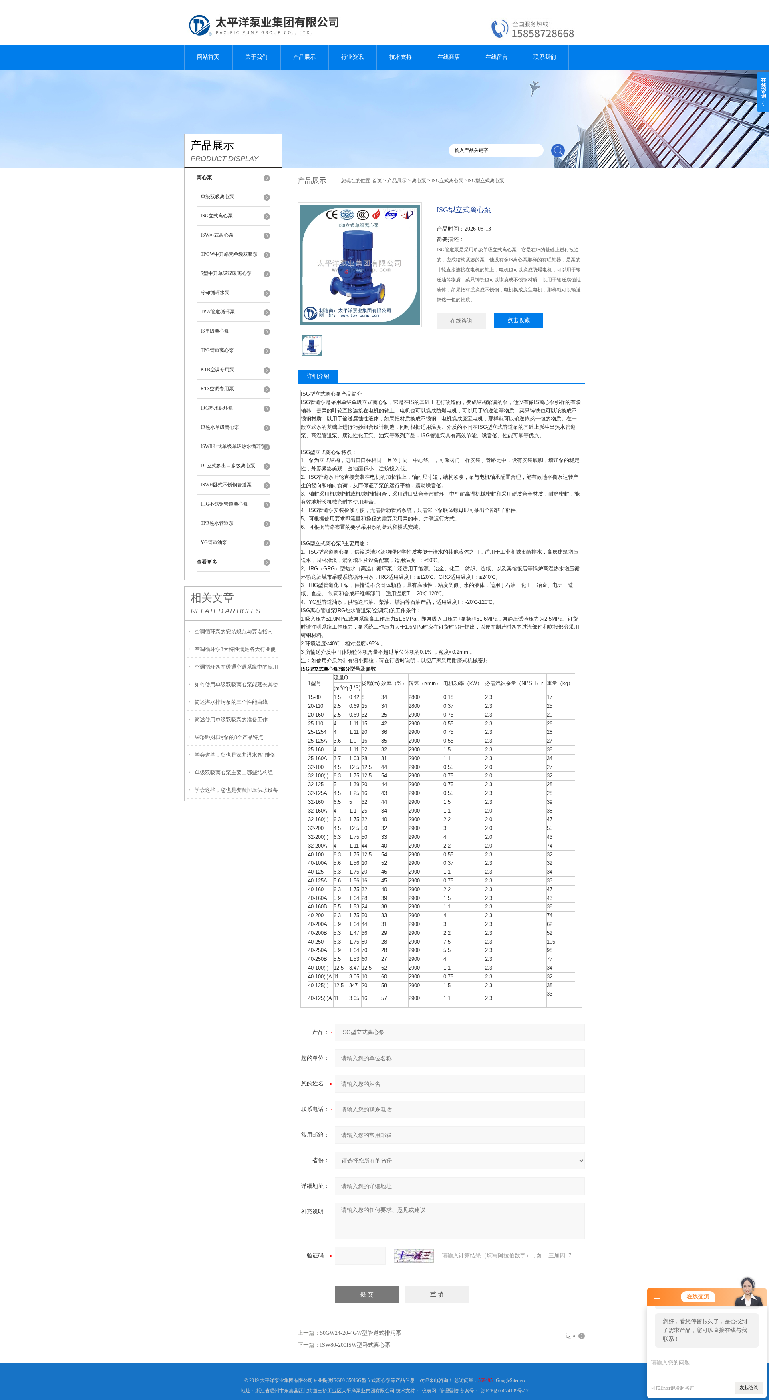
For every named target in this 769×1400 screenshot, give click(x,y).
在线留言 (496, 57)
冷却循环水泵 (215, 292)
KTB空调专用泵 (217, 369)
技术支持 (400, 57)
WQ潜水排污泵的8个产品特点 (229, 737)
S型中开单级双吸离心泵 (226, 273)
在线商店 (448, 57)
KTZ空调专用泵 (217, 389)
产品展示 (304, 57)
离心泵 (419, 180)
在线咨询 (461, 321)
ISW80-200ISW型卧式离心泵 (355, 1345)
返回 (571, 1336)
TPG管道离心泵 (217, 350)
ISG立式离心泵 (217, 216)
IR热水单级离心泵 (220, 427)
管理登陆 (449, 1391)
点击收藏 (518, 320)
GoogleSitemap (510, 1380)
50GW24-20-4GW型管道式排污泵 (360, 1333)
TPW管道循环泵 (218, 312)
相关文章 (212, 598)
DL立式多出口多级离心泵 (228, 465)
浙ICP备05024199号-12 (505, 1391)
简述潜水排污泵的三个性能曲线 (231, 702)
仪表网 (429, 1391)
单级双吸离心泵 (217, 196)
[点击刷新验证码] (414, 1256)
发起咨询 (749, 1387)
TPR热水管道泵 (217, 523)
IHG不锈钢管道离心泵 (224, 504)
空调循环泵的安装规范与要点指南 (234, 632)
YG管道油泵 (214, 542)
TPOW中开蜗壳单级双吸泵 (229, 254)
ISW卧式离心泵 (217, 235)
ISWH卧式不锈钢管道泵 (226, 485)
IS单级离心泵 (215, 331)
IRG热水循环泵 (217, 408)
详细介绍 (318, 376)
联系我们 (544, 57)
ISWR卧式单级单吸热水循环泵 (233, 446)
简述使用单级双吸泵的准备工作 (231, 720)
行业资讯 (352, 57)
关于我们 (256, 57)
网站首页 (208, 57)
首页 (377, 180)
